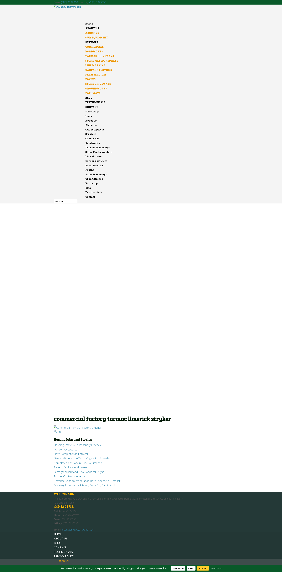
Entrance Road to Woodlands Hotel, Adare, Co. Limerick (87, 481)
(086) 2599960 (69, 2)
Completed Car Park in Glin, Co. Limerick (78, 463)
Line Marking (95, 65)
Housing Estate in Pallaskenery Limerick (77, 445)
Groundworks (96, 88)
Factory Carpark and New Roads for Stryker (79, 472)
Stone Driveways (98, 83)
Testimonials (93, 192)
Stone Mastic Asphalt (101, 60)
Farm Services (95, 74)
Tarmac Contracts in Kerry (69, 476)
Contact (90, 196)
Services (90, 134)
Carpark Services (98, 70)
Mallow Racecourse (65, 449)
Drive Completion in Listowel (71, 454)
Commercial (94, 46)
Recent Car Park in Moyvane (70, 467)
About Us (92, 32)
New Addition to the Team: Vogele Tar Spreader (82, 458)
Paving (90, 79)
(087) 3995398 (97, 2)
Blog (88, 188)
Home (89, 116)
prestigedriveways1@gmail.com (78, 529)
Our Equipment (96, 37)
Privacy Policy (64, 556)
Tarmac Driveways (99, 56)
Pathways (92, 93)
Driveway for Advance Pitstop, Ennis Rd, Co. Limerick (85, 485)
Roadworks (94, 51)
